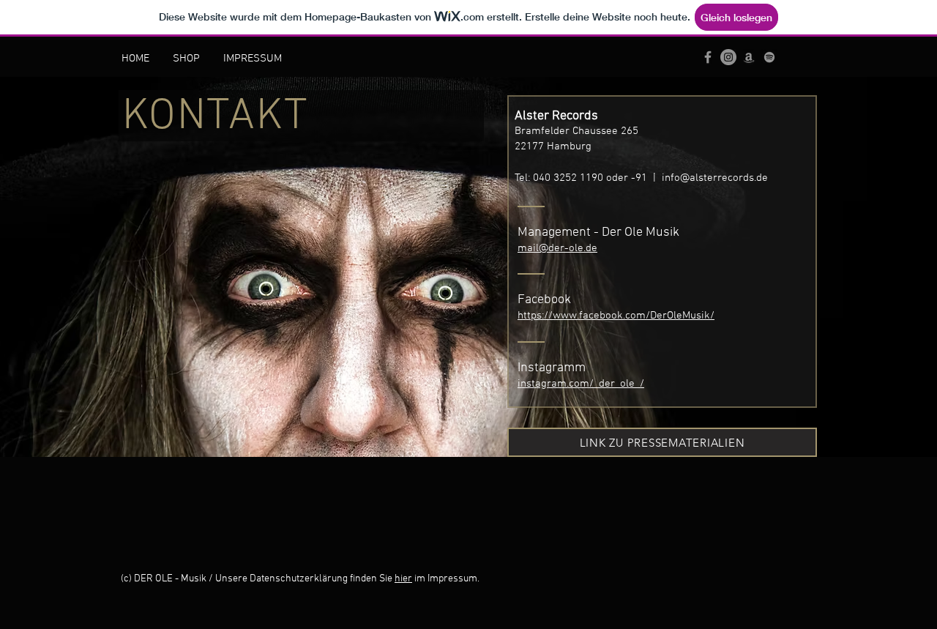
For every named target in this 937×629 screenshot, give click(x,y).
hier (403, 579)
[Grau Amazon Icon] (749, 57)
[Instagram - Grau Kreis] (728, 57)
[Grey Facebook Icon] (708, 57)
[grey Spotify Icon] (769, 57)
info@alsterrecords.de (715, 178)
